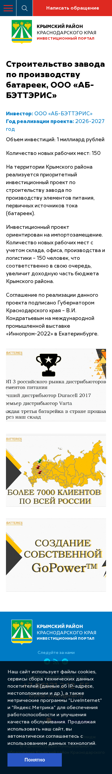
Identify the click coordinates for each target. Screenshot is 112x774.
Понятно (34, 759)
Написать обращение (72, 8)
